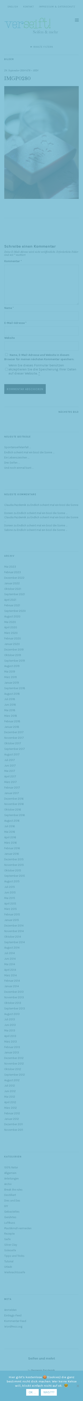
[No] (78, 1386)
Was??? (48, 1392)
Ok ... (32, 1392)
